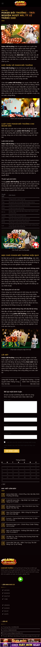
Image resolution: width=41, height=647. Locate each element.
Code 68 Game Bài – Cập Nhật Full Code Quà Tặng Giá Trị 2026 (22, 501)
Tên (5, 416)
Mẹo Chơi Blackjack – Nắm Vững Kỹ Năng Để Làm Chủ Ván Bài (22, 513)
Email (6, 425)
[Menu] (2, 3)
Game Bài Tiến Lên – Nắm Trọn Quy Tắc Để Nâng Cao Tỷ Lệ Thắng (21, 543)
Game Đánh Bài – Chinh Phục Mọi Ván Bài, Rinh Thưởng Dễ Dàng (22, 495)
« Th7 (3, 484)
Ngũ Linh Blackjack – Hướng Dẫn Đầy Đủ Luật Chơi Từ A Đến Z (22, 531)
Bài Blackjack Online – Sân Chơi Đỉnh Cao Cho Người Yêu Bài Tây (22, 507)
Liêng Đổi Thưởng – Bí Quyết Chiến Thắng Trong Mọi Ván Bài (10, 382)
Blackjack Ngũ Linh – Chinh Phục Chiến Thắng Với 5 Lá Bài (22, 525)
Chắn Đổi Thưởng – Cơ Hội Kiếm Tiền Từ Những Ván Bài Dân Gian (30, 382)
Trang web (7, 433)
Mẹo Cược (4, 10)
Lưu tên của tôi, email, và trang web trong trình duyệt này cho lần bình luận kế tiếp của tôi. (20, 445)
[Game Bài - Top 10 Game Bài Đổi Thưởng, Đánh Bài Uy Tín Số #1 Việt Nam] (20, 3)
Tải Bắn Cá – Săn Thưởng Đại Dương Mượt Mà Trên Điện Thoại (22, 537)
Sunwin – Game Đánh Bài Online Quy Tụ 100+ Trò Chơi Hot (22, 519)
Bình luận (8, 399)
